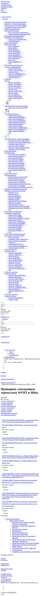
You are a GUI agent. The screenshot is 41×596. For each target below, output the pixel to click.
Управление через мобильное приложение (26, 552)
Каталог (3, 558)
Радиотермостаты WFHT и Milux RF (24, 548)
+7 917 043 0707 (6, 17)
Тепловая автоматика (12, 519)
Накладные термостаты (19, 533)
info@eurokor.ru (10, 357)
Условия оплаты (6, 574)
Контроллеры (16, 531)
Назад (11, 352)
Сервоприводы (17, 550)
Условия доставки (6, 576)
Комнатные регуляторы (19, 529)
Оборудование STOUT (16, 520)
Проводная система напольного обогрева (25, 543)
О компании (5, 563)
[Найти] (2, 315)
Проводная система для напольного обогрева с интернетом (23, 540)
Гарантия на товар (7, 569)
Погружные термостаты (20, 534)
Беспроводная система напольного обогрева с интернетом (23, 523)
